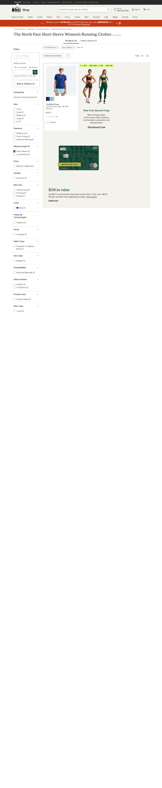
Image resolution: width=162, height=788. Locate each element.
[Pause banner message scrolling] (119, 23)
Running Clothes (43, 29)
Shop (25, 9)
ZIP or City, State (20, 67)
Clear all (80, 47)
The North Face (19, 29)
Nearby (34, 67)
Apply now (53, 200)
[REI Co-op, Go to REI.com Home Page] (16, 9)
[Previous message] (42, 23)
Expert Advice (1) (89, 41)
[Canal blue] (52, 99)
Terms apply (91, 197)
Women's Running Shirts (24, 97)
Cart (148, 9)
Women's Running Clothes (61, 29)
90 (147, 55)
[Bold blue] (48, 99)
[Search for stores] (35, 72)
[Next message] (116, 23)
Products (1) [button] (71, 41)
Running (31, 29)
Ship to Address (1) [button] (25, 84)
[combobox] (85, 9)
